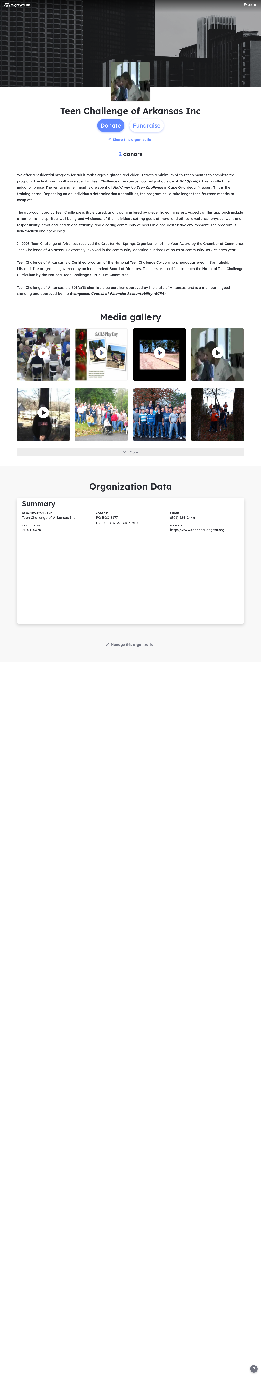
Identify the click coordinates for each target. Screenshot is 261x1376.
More (133, 452)
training (23, 193)
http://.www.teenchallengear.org (197, 530)
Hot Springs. (190, 181)
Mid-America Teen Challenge (138, 187)
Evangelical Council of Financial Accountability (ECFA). (118, 293)
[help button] (254, 1369)
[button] (43, 353)
